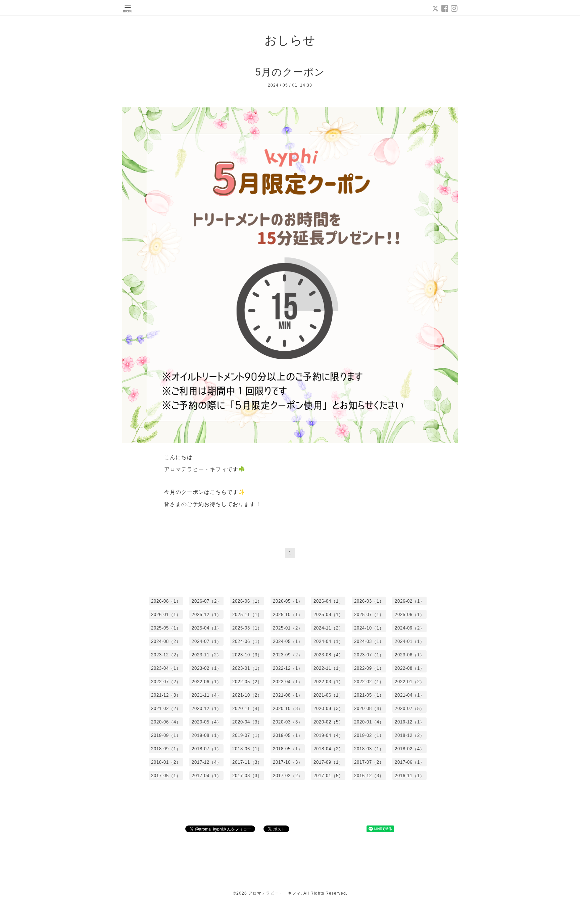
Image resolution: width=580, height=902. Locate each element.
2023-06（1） (410, 654)
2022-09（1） (369, 668)
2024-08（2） (166, 641)
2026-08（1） (166, 601)
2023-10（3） (247, 654)
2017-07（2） (369, 762)
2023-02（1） (207, 668)
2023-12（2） (166, 654)
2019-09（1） (166, 735)
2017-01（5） (328, 775)
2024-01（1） (410, 641)
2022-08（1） (410, 668)
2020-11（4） (247, 708)
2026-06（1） (247, 601)
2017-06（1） (410, 762)
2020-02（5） (328, 721)
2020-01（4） (369, 721)
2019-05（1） (288, 735)
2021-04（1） (410, 695)
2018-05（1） (288, 748)
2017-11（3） (247, 762)
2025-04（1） (207, 628)
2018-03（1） (369, 748)
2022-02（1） (369, 681)
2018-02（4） (410, 748)
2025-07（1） (369, 614)
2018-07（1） (207, 748)
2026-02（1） (410, 601)
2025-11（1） (247, 614)
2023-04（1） (166, 668)
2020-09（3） (328, 708)
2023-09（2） (288, 654)
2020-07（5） (410, 708)
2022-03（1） (328, 681)
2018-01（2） (166, 762)
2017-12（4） (207, 762)
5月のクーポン (290, 72)
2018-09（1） (166, 748)
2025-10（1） (288, 614)
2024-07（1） (207, 641)
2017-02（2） (288, 775)
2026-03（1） (369, 601)
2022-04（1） (288, 681)
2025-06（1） (410, 614)
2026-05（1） (288, 601)
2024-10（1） (369, 628)
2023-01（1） (247, 668)
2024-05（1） (288, 641)
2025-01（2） (288, 628)
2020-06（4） (166, 721)
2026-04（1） (328, 601)
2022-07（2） (166, 681)
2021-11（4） (207, 695)
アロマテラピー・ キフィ (274, 893)
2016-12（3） (369, 775)
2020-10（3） (288, 708)
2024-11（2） (328, 628)
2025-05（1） (166, 628)
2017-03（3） (247, 775)
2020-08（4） (369, 708)
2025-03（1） (247, 628)
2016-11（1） (410, 775)
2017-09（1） (328, 762)
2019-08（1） (207, 735)
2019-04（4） (328, 735)
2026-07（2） (207, 601)
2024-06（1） (247, 641)
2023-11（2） (207, 654)
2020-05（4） (207, 721)
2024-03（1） (369, 641)
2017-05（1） (166, 775)
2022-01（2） (410, 681)
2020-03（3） (288, 721)
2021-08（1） (288, 695)
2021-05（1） (369, 695)
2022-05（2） (247, 681)
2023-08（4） (328, 654)
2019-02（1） (369, 735)
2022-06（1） (207, 681)
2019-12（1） (410, 721)
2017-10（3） (288, 762)
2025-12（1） (207, 614)
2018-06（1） (247, 748)
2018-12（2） (410, 735)
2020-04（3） (247, 721)
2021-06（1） (328, 695)
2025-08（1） (328, 614)
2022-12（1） (288, 668)
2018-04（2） (328, 748)
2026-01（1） (166, 614)
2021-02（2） (166, 708)
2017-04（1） (207, 775)
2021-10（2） (247, 695)
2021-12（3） (166, 695)
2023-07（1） (369, 654)
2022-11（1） (328, 668)
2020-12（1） (207, 708)
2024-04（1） (328, 641)
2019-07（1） (247, 735)
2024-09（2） (410, 628)
